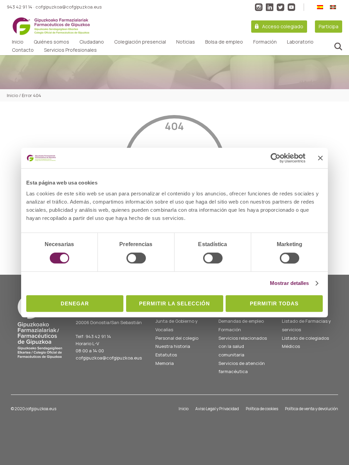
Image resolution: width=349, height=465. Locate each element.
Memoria (164, 363)
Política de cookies (262, 409)
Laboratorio (300, 42)
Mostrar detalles (289, 283)
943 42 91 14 (19, 7)
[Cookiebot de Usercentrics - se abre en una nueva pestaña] (275, 158)
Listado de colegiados (305, 338)
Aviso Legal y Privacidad (217, 409)
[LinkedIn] (269, 7)
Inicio (18, 42)
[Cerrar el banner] (320, 158)
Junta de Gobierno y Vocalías (176, 325)
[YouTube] (291, 7)
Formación (265, 42)
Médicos (291, 346)
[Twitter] (280, 7)
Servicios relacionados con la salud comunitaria (242, 346)
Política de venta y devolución (311, 409)
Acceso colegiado (282, 26)
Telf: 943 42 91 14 (93, 336)
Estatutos (166, 355)
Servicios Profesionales (70, 50)
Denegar (75, 303)
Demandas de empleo (241, 321)
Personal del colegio (176, 338)
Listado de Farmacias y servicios (306, 325)
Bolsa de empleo (224, 42)
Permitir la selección (174, 303)
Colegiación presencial (140, 42)
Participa (328, 26)
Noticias (185, 42)
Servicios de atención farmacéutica (241, 367)
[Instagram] (258, 7)
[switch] (136, 258)
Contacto (23, 50)
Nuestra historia (172, 346)
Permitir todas (274, 303)
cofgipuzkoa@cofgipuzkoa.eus (68, 7)
